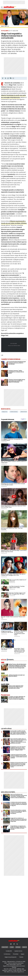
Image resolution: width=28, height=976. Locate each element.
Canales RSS (9, 951)
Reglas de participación (10, 957)
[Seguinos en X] (17, 944)
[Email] (13, 78)
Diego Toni (4, 411)
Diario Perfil (5, 947)
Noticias (18, 947)
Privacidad (15, 954)
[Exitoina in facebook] (14, 944)
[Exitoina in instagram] (11, 944)
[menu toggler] (2, 7)
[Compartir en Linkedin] (10, 78)
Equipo (22, 954)
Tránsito (21, 957)
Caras (11, 947)
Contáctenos (7, 954)
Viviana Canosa (13, 411)
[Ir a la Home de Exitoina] (10, 7)
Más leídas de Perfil (8, 792)
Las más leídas (6, 729)
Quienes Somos (18, 951)
